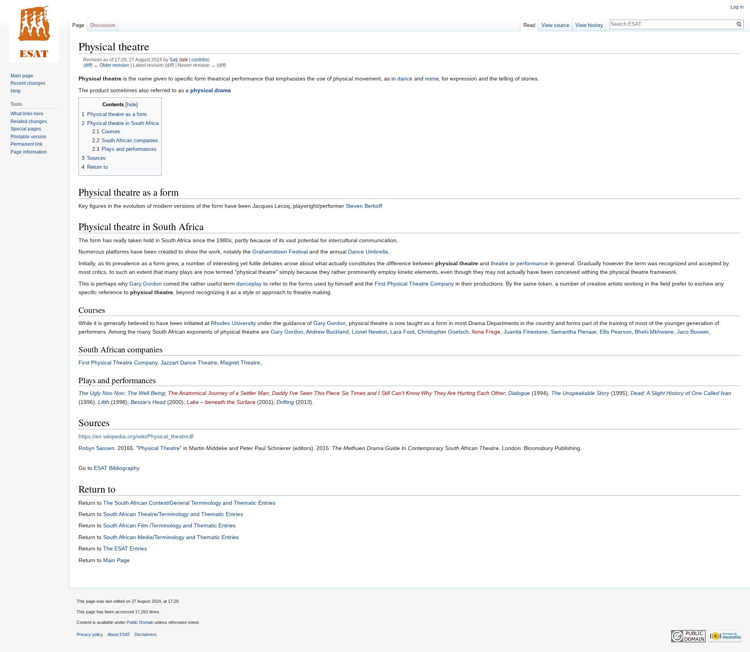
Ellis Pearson (616, 332)
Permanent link (27, 144)
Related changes (29, 121)
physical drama (210, 90)
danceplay (249, 283)
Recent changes (28, 83)
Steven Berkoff (364, 206)
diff (88, 65)
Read (529, 25)
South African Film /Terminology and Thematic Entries (169, 525)
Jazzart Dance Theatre (189, 362)
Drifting (285, 402)
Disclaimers (145, 634)
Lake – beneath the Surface (221, 402)
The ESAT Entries (125, 548)
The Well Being (146, 393)
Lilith (103, 402)
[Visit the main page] (34, 31)
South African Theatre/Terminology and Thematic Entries (173, 514)
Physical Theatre (159, 448)
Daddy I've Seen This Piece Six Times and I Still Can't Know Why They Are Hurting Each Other (388, 393)
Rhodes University (233, 323)
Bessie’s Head (148, 402)
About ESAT (118, 634)
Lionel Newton (369, 332)
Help (16, 91)
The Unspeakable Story (580, 393)
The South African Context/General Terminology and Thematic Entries (189, 503)
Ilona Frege (486, 332)
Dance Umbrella (368, 251)
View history (589, 25)
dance (404, 78)
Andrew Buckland (327, 332)
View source (555, 25)
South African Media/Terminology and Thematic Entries (171, 537)
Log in (737, 7)
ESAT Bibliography (116, 468)
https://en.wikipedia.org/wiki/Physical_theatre (134, 436)
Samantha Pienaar (573, 332)
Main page (22, 76)
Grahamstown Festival (280, 251)
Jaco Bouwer (693, 332)
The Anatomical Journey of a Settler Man (218, 393)
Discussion (102, 25)
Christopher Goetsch (443, 332)
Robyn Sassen (96, 448)
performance (532, 263)
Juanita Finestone (526, 332)
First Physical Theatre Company (414, 283)
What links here (27, 113)
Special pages (26, 129)
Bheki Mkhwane (654, 332)
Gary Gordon (145, 283)
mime (432, 78)
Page (78, 25)
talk (184, 59)
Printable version (28, 136)
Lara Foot (402, 332)
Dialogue (519, 393)
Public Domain (140, 622)
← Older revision (111, 65)
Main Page (116, 560)
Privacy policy (90, 634)
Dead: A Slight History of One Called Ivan (680, 393)
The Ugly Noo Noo (101, 393)
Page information (29, 152)
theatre (499, 263)
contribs (199, 59)
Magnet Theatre (240, 362)
